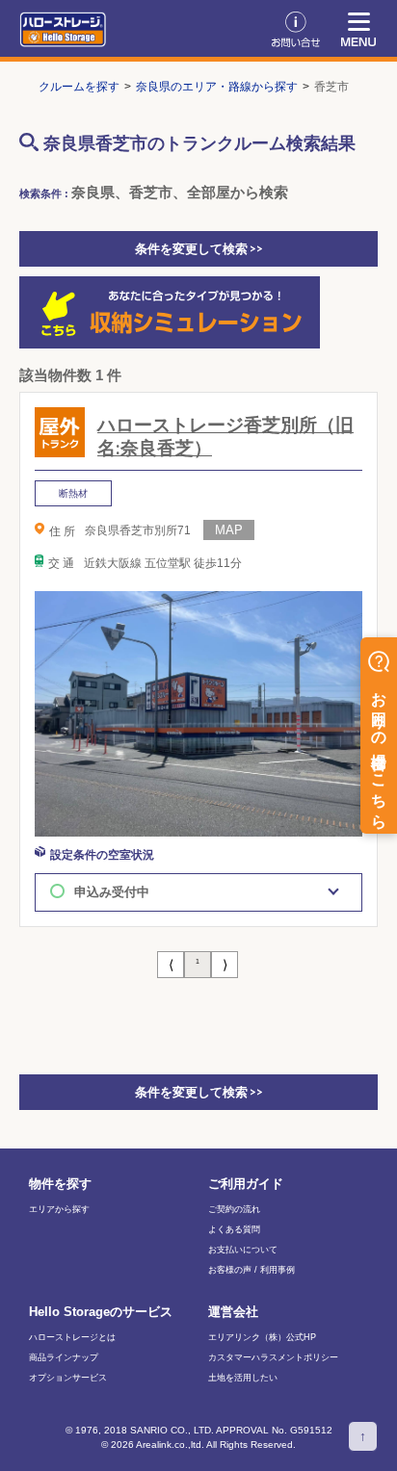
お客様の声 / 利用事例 (251, 1270)
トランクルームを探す (61, 86)
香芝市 (331, 86)
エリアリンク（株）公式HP (262, 1337)
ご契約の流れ (234, 1209)
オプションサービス (68, 1378)
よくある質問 (234, 1230)
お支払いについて (243, 1250)
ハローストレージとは (72, 1337)
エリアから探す (59, 1209)
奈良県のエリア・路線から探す (217, 86)
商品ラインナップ (63, 1358)
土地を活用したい (243, 1378)
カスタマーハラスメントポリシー (273, 1358)
